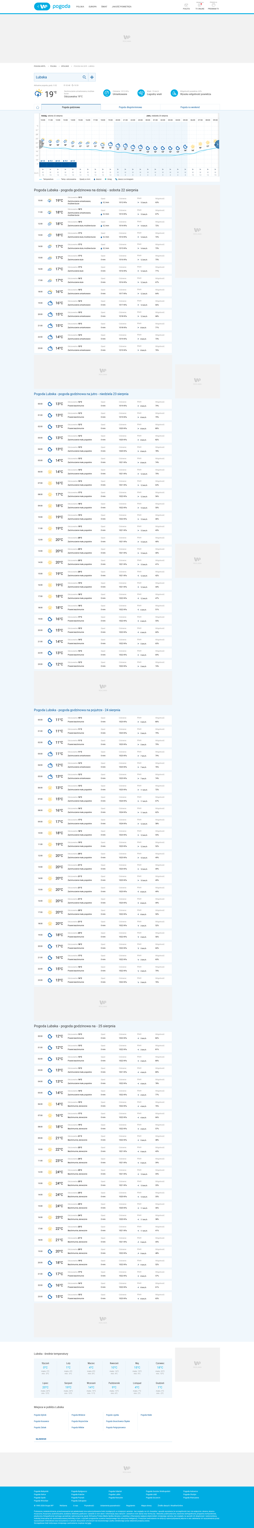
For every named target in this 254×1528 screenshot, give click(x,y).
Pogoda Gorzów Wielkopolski (158, 1491)
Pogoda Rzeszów (116, 1498)
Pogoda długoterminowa (130, 107)
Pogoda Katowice (190, 1491)
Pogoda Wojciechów (80, 1421)
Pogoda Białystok (41, 1491)
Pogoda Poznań (77, 1498)
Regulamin (130, 1505)
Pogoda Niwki (146, 1415)
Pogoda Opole (40, 1498)
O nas (75, 1505)
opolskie (65, 66)
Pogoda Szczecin (153, 1498)
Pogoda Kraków (77, 1494)
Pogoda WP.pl (40, 66)
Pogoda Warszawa (191, 1498)
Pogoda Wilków (78, 1427)
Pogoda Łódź (151, 1494)
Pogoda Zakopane (78, 1501)
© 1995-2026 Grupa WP (44, 1505)
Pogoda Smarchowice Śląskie (118, 1421)
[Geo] (92, 77)
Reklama (63, 1505)
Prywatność (89, 1505)
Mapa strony (146, 1505)
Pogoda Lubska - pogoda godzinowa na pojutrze (68, 710)
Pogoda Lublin (114, 1494)
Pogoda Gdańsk (115, 1491)
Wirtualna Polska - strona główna (42, 6)
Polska (80, 6)
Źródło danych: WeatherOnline (170, 1505)
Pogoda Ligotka (112, 1415)
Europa (93, 6)
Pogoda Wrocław (41, 1501)
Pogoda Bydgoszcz (79, 1491)
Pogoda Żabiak (40, 1427)
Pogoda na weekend (190, 107)
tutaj (89, 1523)
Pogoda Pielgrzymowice (116, 1427)
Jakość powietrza (121, 6)
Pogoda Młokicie (78, 1415)
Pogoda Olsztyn (189, 1494)
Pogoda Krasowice (41, 1421)
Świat (104, 6)
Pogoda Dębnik (40, 1415)
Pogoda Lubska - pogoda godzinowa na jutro (65, 394)
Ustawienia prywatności (110, 1505)
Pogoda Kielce (40, 1494)
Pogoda (61, 6)
